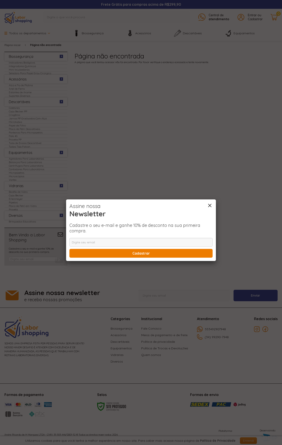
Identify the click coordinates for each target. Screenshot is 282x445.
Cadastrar (141, 253)
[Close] (210, 205)
